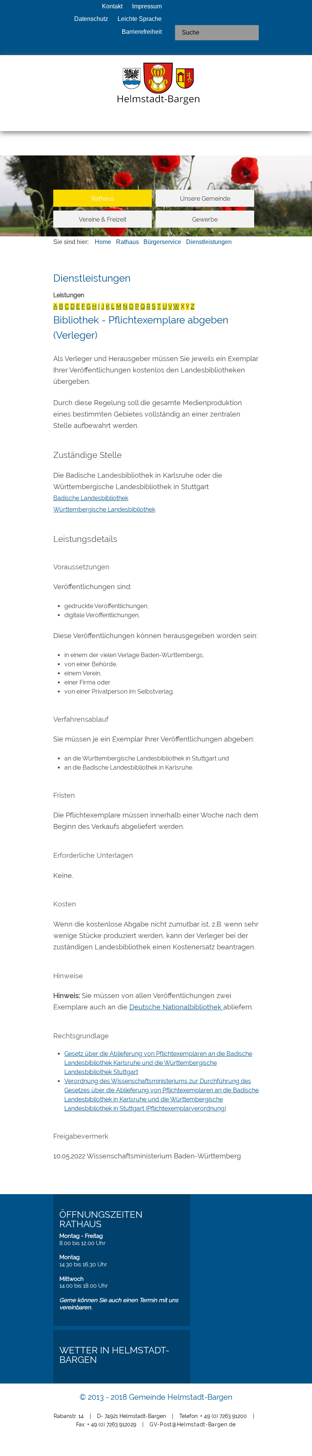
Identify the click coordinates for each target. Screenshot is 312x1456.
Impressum (147, 6)
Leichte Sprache (140, 19)
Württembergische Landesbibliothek (104, 509)
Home (103, 242)
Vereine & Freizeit (102, 219)
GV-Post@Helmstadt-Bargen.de (193, 1424)
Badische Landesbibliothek (90, 498)
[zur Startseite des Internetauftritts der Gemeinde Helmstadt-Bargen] (156, 86)
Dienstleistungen (209, 242)
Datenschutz (91, 19)
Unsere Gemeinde (205, 198)
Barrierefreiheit (142, 32)
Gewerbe (205, 219)
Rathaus (102, 198)
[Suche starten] (250, 32)
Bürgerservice (162, 242)
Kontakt (112, 6)
